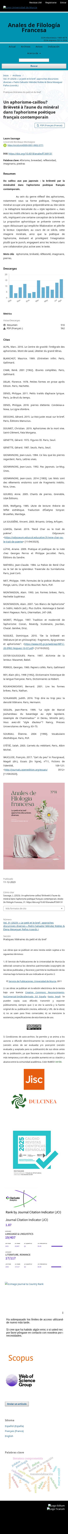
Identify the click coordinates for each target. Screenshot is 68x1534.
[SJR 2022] (24, 1284)
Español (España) (14, 1426)
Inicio (6, 75)
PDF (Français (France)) (51, 125)
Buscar (34, 66)
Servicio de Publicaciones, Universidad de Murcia (32, 981)
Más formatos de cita (16, 908)
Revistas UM (35, 2)
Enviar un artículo (17, 1403)
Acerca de (33, 53)
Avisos (39, 46)
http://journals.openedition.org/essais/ (26, 769)
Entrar (63, 2)
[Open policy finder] (34, 1078)
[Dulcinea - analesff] (34, 1100)
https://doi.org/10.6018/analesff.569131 (30, 153)
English (9, 1436)
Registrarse (50, 2)
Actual (12, 46)
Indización (53, 46)
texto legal (54, 996)
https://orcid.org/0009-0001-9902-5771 (25, 145)
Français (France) (14, 1431)
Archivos (25, 46)
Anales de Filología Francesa (34, 27)
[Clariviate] (21, 1207)
